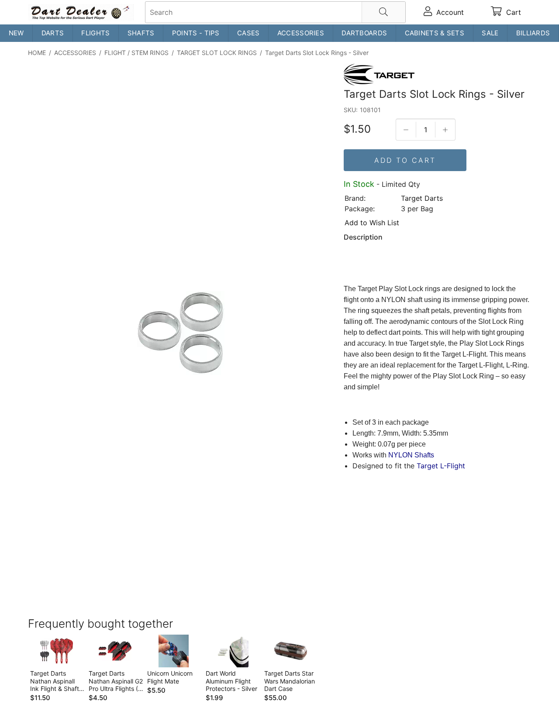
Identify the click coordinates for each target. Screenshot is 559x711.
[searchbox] (275, 12)
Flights (95, 33)
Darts (52, 33)
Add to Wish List (372, 222)
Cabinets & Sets (435, 33)
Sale (490, 33)
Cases (248, 33)
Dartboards (364, 33)
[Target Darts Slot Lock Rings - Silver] (180, 334)
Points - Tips (196, 33)
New (16, 33)
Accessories (300, 33)
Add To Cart (405, 160)
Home (37, 52)
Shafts (141, 33)
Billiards (533, 33)
